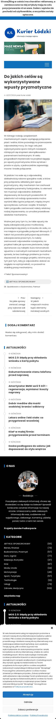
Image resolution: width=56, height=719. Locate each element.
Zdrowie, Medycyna (13, 588)
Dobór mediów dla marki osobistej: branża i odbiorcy (26, 405)
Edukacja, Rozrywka (13, 560)
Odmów (28, 702)
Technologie (10, 580)
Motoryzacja (10, 572)
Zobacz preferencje (28, 709)
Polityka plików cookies (18, 715)
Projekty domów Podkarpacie (20, 528)
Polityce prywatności (23, 686)
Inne (6, 564)
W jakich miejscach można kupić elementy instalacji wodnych (40, 304)
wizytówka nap (12, 595)
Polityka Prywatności (39, 715)
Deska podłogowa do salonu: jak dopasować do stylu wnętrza (29, 447)
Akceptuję (28, 694)
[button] (52, 628)
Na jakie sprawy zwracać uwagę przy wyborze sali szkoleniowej (16, 304)
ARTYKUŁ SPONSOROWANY (17, 543)
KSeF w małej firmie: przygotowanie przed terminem (29, 433)
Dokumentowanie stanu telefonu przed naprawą (30, 373)
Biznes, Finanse (11, 547)
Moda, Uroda (10, 568)
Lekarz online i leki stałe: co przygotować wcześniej (26, 419)
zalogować (21, 332)
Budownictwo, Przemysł (30, 286)
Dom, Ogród (10, 556)
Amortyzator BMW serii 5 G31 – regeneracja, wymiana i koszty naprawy (28, 389)
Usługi (7, 584)
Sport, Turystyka (12, 576)
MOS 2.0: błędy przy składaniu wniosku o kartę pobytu (28, 359)
